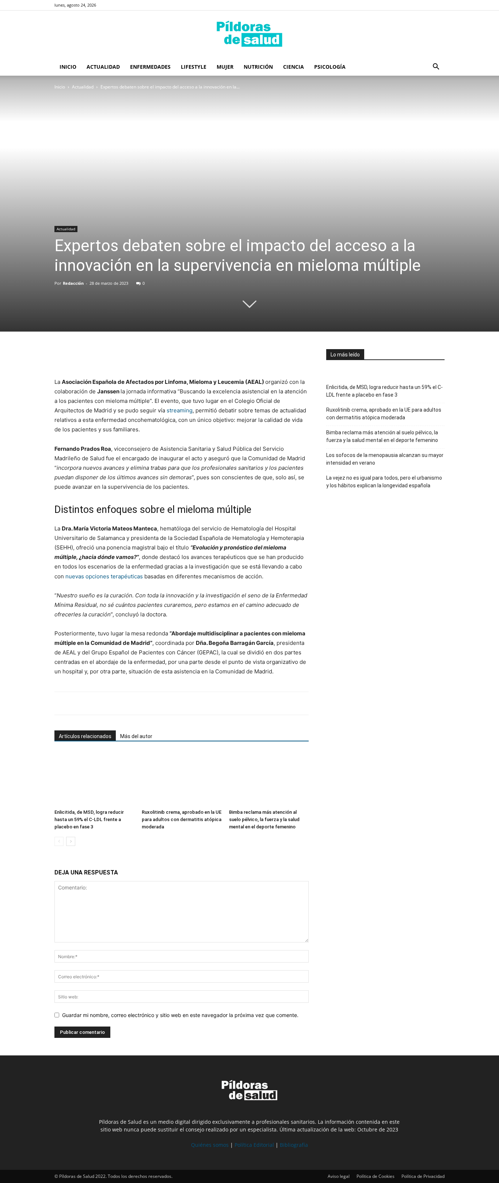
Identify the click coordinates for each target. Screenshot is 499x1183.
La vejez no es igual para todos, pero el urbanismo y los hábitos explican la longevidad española (384, 481)
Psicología (330, 66)
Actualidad (103, 66)
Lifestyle (193, 66)
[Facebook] (61, 356)
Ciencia (293, 66)
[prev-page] (59, 841)
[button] (436, 67)
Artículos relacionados (85, 736)
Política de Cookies (376, 1176)
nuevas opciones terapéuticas (104, 576)
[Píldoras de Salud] (249, 34)
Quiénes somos (210, 1144)
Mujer (225, 66)
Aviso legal (339, 1176)
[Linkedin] (112, 356)
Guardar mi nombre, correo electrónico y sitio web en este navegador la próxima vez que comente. (180, 1015)
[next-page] (70, 841)
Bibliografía (294, 1144)
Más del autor (136, 736)
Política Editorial (254, 1144)
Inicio (68, 66)
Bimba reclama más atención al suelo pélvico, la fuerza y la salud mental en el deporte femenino (264, 819)
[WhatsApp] (95, 356)
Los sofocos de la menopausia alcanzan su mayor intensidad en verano (384, 459)
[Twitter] (78, 356)
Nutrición (258, 66)
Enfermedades (150, 66)
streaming (180, 410)
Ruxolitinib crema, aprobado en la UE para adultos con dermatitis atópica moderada (181, 819)
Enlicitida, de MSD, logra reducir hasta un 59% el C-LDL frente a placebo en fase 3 (89, 819)
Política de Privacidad (423, 1176)
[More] (129, 356)
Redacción (73, 283)
